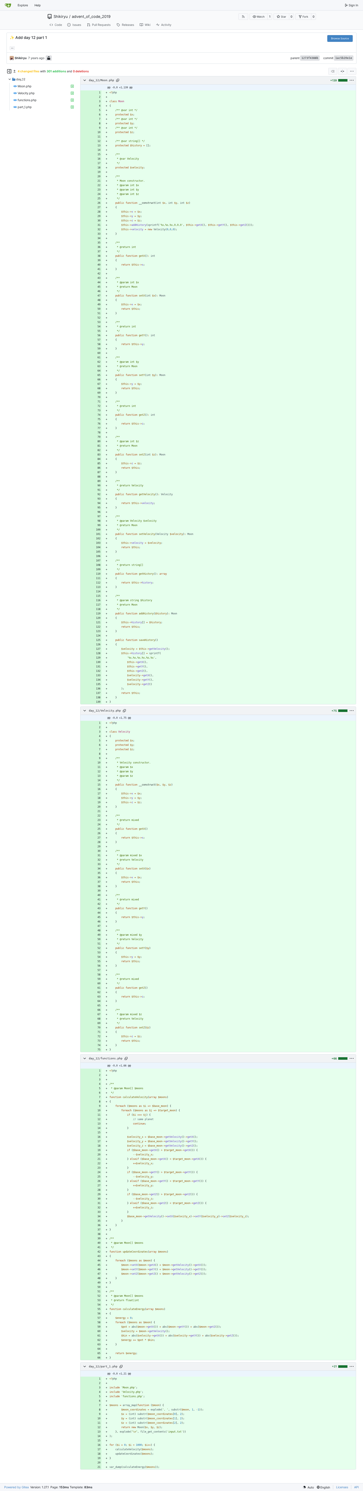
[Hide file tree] (9, 71)
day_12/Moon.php (101, 80)
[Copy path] (118, 80)
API (356, 1487)
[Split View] (342, 71)
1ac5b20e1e (343, 58)
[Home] (8, 5)
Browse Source (340, 38)
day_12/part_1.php (103, 1366)
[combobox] (332, 71)
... (12, 47)
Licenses (342, 1487)
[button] (259, 16)
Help (37, 5)
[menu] (351, 71)
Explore (23, 5)
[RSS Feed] (243, 16)
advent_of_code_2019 (91, 17)
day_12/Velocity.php (105, 710)
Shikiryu (61, 17)
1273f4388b (309, 58)
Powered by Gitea (16, 1487)
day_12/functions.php (105, 1058)
